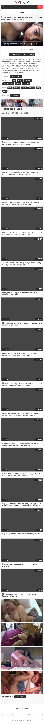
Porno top (29, 720)
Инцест (20, 80)
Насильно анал (20, 697)
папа (10, 88)
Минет (18, 83)
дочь (5, 91)
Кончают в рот (8, 83)
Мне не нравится (17, 50)
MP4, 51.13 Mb (15, 95)
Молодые (25, 83)
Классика (28, 80)
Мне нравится (12, 50)
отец (38, 88)
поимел (16, 88)
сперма (31, 88)
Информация (15, 54)
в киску (24, 88)
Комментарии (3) (28, 54)
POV (14, 80)
